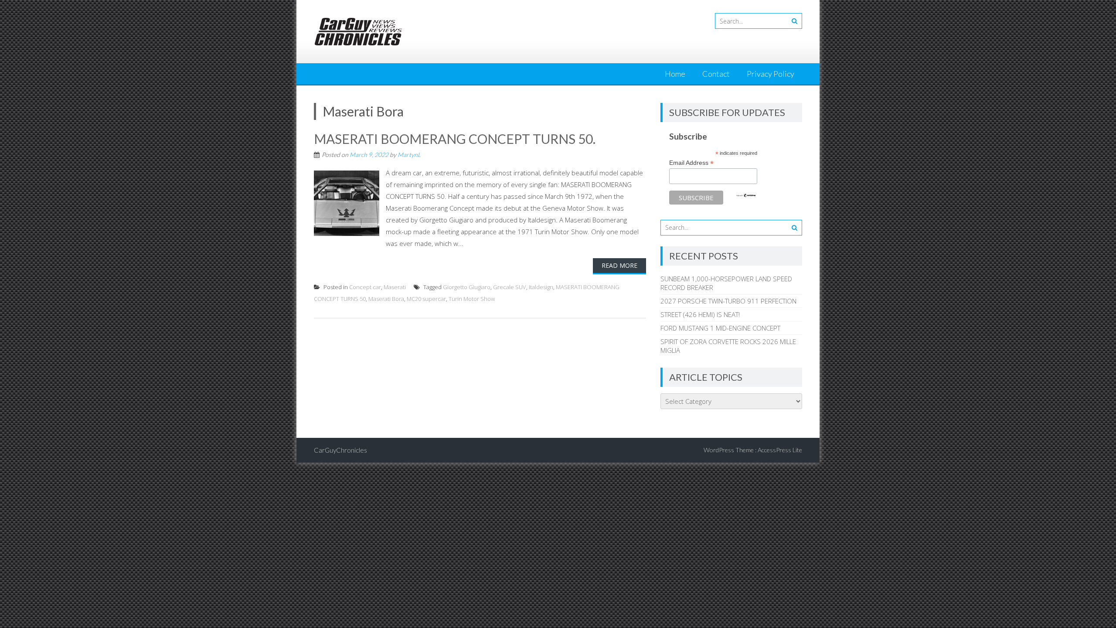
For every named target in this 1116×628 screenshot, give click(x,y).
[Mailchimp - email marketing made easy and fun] (746, 195)
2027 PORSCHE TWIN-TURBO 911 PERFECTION (728, 301)
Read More (619, 265)
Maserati (395, 287)
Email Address (691, 163)
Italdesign (541, 287)
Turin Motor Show (472, 299)
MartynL (409, 154)
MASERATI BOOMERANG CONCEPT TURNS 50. (454, 139)
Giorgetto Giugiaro (466, 287)
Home (675, 73)
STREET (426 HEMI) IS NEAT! (700, 314)
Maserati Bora (386, 299)
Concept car (365, 287)
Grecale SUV (509, 287)
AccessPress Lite (780, 450)
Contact (716, 73)
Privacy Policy (770, 73)
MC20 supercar (426, 299)
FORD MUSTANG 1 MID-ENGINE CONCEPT (720, 328)
